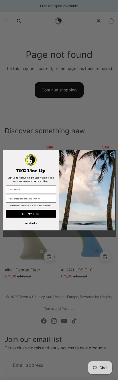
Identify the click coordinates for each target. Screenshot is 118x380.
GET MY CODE (31, 213)
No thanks (31, 223)
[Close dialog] (112, 154)
